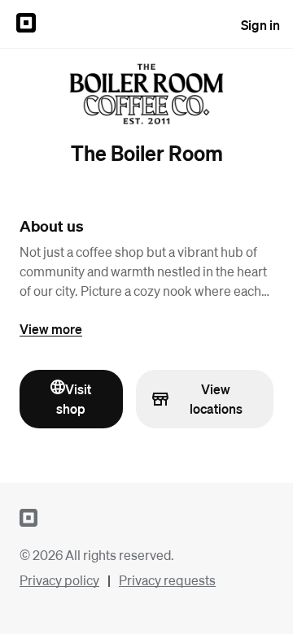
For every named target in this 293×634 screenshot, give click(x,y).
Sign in (260, 24)
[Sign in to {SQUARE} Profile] (26, 24)
